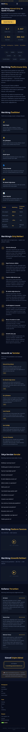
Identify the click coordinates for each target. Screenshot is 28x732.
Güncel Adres (22, 59)
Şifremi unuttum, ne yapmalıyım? (14, 483)
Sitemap (3, 702)
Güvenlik (9, 55)
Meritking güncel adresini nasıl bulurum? (14, 467)
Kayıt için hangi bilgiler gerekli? (14, 471)
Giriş (7, 52)
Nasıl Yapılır (20, 52)
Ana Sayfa (3, 45)
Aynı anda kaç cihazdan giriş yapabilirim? (14, 503)
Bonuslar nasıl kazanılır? (14, 475)
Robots (2, 704)
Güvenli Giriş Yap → (9, 22)
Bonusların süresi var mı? (14, 511)
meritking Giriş (10, 45)
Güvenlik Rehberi (6, 59)
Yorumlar (15, 59)
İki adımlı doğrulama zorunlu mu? (14, 479)
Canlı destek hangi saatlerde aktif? (14, 491)
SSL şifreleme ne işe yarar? (14, 495)
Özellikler (17, 45)
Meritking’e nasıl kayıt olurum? (14, 463)
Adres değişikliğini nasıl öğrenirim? (14, 515)
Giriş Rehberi (23, 45)
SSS (14, 55)
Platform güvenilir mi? (14, 519)
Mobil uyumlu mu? (14, 487)
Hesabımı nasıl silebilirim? (14, 499)
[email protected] (5, 720)
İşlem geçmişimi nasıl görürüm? (14, 507)
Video (20, 55)
